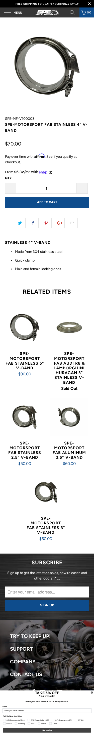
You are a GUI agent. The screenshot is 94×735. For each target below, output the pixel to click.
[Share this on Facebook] (33, 223)
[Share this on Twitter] (20, 223)
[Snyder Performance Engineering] (47, 12)
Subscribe (47, 730)
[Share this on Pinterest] (46, 223)
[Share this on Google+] (59, 223)
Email (5, 707)
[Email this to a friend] (72, 223)
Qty (8, 178)
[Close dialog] (92, 692)
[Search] (73, 12)
